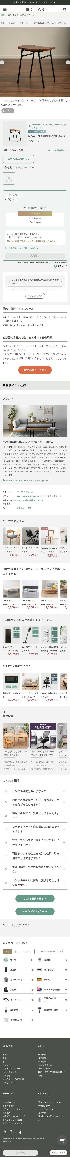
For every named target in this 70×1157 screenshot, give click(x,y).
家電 (7, 951)
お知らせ (6, 1075)
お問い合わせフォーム (12, 1123)
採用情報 (42, 1058)
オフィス (28, 951)
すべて (5, 1054)
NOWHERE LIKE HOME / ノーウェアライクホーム (39, 496)
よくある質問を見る (33, 898)
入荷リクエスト (58, 1152)
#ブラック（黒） (24, 508)
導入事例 (42, 1113)
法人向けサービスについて (50, 1102)
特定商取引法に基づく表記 (14, 1116)
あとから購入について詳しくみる (20, 248)
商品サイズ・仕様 (14, 385)
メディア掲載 (44, 1068)
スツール (24, 23)
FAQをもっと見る (35, 295)
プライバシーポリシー (12, 1109)
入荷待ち (35, 255)
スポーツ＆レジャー (46, 951)
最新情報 (42, 1061)
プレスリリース (45, 1065)
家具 (2, 23)
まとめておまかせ (46, 1109)
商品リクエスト (9, 1083)
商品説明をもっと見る (35, 370)
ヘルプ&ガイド (9, 1102)
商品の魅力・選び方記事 (13, 1079)
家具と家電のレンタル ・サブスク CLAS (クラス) (35, 2)
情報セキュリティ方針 (12, 1120)
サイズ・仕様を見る (56, 150)
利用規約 (6, 1113)
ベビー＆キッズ (9, 1072)
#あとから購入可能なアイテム (30, 500)
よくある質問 (8, 1106)
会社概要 (42, 1054)
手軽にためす (44, 1106)
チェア (12, 23)
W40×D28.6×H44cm (18, 159)
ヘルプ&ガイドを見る (33, 911)
